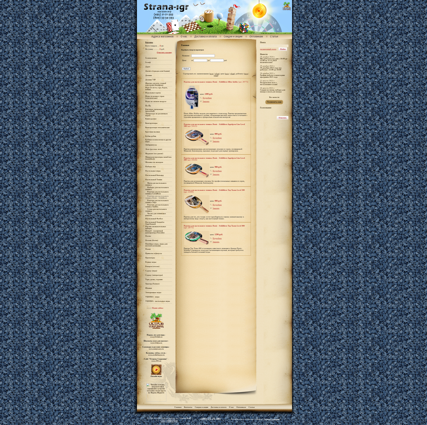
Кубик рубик (150, 136)
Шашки (148, 288)
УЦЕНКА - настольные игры (157, 301)
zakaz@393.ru (172, 420)
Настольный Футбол (154, 219)
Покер (148, 249)
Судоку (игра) (151, 271)
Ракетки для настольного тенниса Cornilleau (157, 193)
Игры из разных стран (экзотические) (154, 97)
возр (212, 74)
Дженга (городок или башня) (157, 71)
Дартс (147, 67)
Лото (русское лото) (153, 149)
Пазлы (148, 236)
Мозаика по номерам (154, 162)
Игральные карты (153, 93)
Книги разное (150, 119)
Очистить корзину (164, 52)
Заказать (206, 101)
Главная (177, 407)
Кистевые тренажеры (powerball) (154, 110)
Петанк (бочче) (151, 240)
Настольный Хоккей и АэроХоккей (154, 223)
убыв (217, 74)
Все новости (274, 97)
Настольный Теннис (153, 180)
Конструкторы (151, 123)
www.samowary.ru (156, 349)
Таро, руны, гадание (154, 279)
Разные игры (150, 262)
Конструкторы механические (157, 127)
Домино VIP (150, 80)
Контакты (188, 407)
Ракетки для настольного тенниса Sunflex (157, 206)
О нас (231, 407)
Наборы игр (150, 166)
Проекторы (150, 258)
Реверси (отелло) (152, 266)
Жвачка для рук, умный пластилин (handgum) (155, 84)
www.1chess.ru (156, 343)
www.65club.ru (156, 337)
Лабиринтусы (151, 145)
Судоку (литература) (154, 275)
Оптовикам (241, 407)
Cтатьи (252, 407)
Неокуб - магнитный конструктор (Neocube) (154, 232)
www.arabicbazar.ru (156, 355)
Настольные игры (153, 171)
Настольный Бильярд (154, 175)
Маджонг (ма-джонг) (154, 153)
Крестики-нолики (152, 132)
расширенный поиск (268, 49)
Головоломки (151, 58)
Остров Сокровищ (271, 419)
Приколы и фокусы (153, 253)
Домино (148, 75)
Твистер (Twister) (152, 284)
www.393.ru (156, 361)
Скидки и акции (201, 407)
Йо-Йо (148, 106)
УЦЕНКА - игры (152, 297)
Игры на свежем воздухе (155, 101)
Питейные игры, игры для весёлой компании (156, 245)
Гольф (148, 62)
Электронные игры (153, 292)
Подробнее (207, 98)
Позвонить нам (274, 102)
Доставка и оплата (219, 407)
